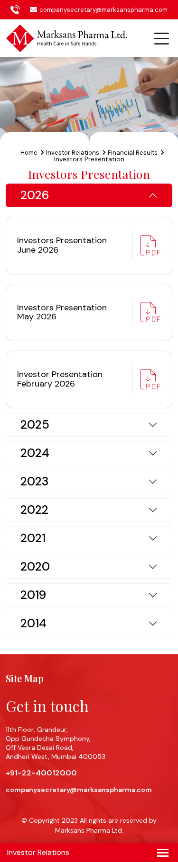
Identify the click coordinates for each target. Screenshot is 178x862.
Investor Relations (72, 153)
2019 (33, 595)
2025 (34, 424)
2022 (34, 510)
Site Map (25, 678)
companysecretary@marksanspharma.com (103, 10)
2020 (35, 566)
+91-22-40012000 (17, 11)
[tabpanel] (89, 195)
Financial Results (133, 153)
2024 (34, 453)
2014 (33, 623)
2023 (34, 481)
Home (28, 153)
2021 (33, 538)
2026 (34, 195)
